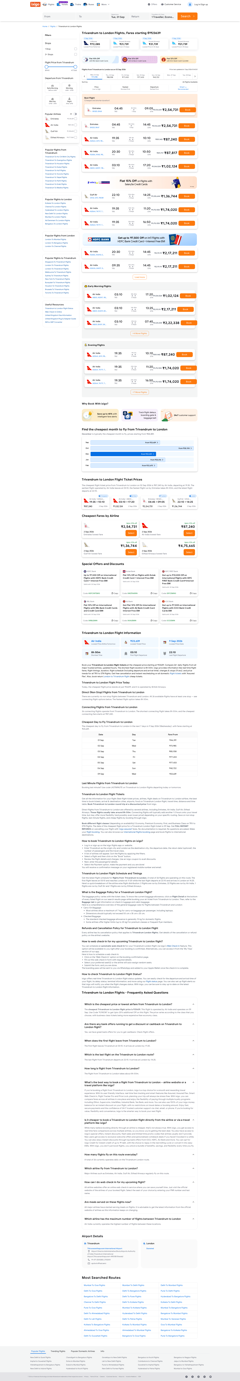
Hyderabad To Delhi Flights (134, 1313)
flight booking (93, 832)
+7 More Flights (140, 392)
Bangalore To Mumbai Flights (174, 1313)
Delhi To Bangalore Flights (134, 1291)
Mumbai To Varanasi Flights (173, 1319)
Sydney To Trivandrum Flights (56, 276)
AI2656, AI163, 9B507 (97, 155)
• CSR (139, 1376)
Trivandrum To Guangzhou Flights (58, 160)
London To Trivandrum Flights (57, 265)
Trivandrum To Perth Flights (56, 181)
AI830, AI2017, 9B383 (97, 168)
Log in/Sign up (201, 4)
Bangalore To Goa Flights (134, 1336)
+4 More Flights (139, 333)
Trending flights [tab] (58, 1351)
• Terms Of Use (94, 1376)
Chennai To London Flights (55, 207)
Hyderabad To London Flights (57, 210)
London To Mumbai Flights (55, 239)
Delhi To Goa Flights (93, 1291)
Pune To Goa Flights (93, 1308)
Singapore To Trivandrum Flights (58, 262)
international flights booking (137, 832)
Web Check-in (173, 946)
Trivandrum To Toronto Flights (57, 174)
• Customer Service (111, 1376)
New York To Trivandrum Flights (57, 279)
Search (185, 16)
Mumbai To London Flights (55, 217)
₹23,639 (135, 641)
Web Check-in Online (53, 312)
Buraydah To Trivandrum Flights (57, 282)
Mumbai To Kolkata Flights (134, 1308)
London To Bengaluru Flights (56, 243)
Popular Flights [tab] (38, 1351)
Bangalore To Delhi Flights (96, 1296)
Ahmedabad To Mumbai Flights (136, 1330)
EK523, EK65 (97, 111)
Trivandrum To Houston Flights (57, 164)
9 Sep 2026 (175, 641)
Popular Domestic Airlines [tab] (83, 1351)
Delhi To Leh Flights (93, 1319)
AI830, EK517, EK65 (99, 324)
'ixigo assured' (125, 829)
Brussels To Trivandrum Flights (57, 289)
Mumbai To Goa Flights (94, 1285)
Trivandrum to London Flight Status (59, 308)
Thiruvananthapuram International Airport (104, 1248)
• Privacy (86, 1376)
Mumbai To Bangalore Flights (174, 1308)
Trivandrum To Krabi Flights (56, 184)
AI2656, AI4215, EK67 (97, 255)
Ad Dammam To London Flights (57, 220)
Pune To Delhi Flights (170, 1291)
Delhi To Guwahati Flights (95, 1336)
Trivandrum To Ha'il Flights (55, 170)
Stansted (150, 1248)
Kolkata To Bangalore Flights (97, 1324)
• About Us (121, 1376)
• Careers (102, 1376)
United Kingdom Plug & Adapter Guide (60, 319)
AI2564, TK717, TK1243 (97, 211)
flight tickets (176, 673)
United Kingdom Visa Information (58, 315)
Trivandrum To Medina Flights (56, 188)
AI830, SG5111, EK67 (99, 311)
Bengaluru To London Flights (56, 224)
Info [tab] (102, 1351)
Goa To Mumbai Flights (171, 1324)
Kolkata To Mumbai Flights (134, 1324)
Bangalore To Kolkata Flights (174, 1330)
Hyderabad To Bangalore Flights (175, 1296)
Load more (140, 277)
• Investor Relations (131, 1376)
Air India (96, 641)
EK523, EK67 (94, 127)
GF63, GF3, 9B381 (97, 198)
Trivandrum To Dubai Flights (56, 167)
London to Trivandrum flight (116, 676)
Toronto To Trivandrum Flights (57, 293)
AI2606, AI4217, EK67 (97, 268)
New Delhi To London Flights (56, 214)
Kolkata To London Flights (55, 203)
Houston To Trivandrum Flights (57, 286)
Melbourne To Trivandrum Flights (58, 272)
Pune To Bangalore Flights (172, 1336)
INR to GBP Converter (53, 322)
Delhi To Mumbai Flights (172, 1285)
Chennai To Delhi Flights (95, 1302)
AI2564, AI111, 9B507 (97, 141)
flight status (151, 981)
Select (131, 533)
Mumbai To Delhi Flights (133, 1285)
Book (187, 109)
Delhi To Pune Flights (131, 1296)
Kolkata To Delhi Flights (171, 1302)
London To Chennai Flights (55, 246)
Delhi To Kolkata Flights (133, 1302)
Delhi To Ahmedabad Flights (97, 1313)
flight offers (148, 1032)
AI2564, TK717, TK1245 (97, 225)
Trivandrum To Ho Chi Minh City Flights (60, 157)
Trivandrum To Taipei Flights (56, 177)
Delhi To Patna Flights (132, 1319)
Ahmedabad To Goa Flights (96, 1330)
